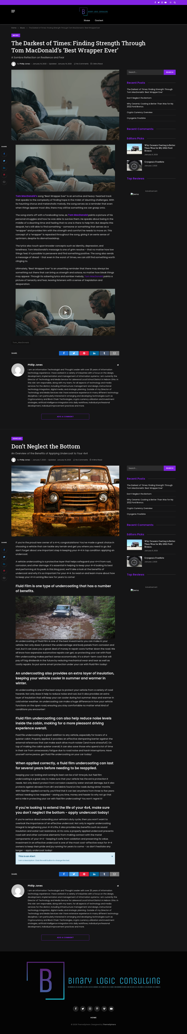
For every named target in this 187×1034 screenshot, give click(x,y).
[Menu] (13, 11)
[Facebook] (4, 154)
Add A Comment (65, 416)
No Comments (82, 64)
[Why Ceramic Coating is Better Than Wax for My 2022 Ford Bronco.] (134, 149)
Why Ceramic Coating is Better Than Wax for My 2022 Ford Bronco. (159, 148)
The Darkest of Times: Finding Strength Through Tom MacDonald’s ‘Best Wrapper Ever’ (150, 91)
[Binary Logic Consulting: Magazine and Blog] (93, 11)
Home (87, 20)
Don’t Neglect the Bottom (139, 98)
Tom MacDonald (93, 276)
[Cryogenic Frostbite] (134, 165)
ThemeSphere (109, 1024)
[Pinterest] (4, 175)
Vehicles (17, 438)
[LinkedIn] (4, 168)
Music (16, 35)
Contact (99, 20)
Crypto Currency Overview (139, 112)
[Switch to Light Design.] (170, 2)
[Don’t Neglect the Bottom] (65, 501)
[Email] (4, 182)
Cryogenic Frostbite (136, 118)
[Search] (174, 2)
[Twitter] (4, 161)
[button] (65, 312)
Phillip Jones (25, 64)
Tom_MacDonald (21, 342)
